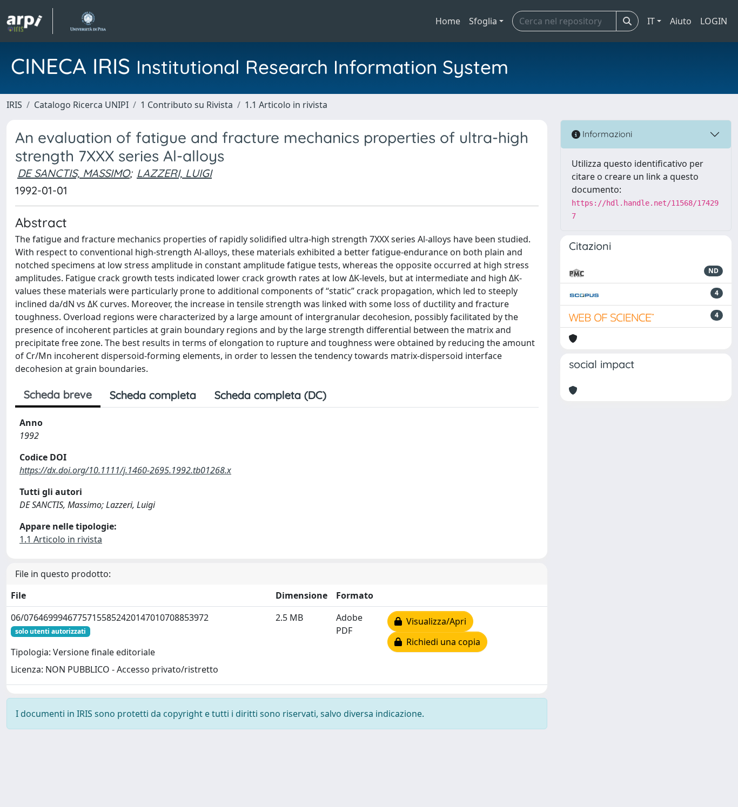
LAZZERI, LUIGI (174, 173)
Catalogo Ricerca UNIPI (81, 105)
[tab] (345, 395)
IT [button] (651, 21)
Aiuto (681, 21)
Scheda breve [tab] (58, 394)
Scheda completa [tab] (153, 395)
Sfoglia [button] (483, 21)
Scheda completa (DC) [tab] (270, 395)
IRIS (14, 105)
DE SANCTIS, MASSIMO (73, 173)
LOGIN (713, 21)
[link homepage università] (88, 21)
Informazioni (606, 133)
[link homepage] (29, 21)
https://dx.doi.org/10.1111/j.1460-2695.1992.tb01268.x (125, 470)
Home (447, 21)
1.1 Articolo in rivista (286, 105)
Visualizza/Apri (434, 621)
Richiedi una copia (441, 642)
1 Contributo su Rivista (186, 105)
